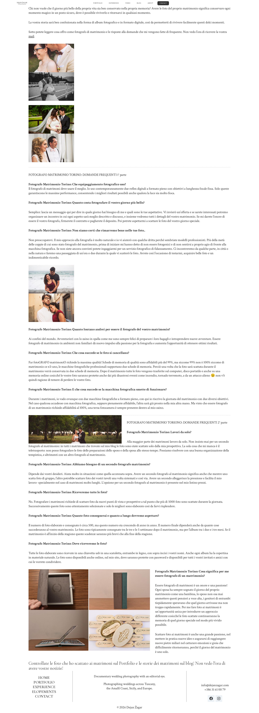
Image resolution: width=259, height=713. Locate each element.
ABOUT (150, 3)
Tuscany (149, 684)
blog (189, 663)
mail (31, 36)
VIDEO (127, 3)
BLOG (139, 3)
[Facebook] (211, 698)
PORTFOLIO (97, 3)
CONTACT (163, 3)
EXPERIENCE (114, 3)
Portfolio (127, 663)
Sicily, (133, 688)
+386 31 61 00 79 (215, 689)
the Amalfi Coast (117, 688)
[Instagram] (218, 698)
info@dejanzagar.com (215, 685)
